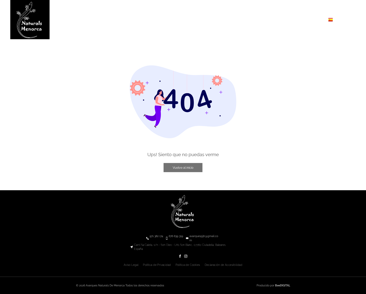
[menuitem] (147, 19)
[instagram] (314, 19)
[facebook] (308, 19)
